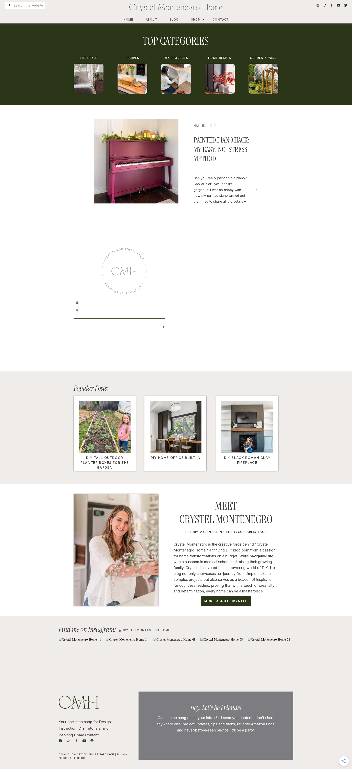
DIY (213, 125)
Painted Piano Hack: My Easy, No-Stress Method (221, 149)
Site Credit (78, 758)
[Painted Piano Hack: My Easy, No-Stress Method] (253, 189)
